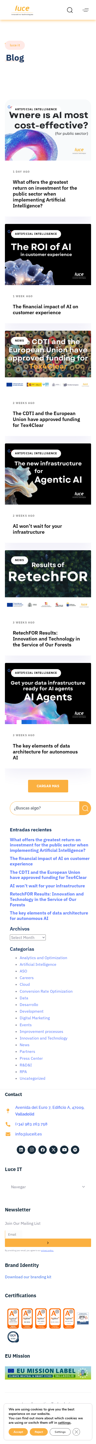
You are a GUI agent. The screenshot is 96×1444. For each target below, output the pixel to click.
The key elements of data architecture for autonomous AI (49, 915)
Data (24, 997)
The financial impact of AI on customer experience (50, 861)
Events (26, 1024)
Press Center (31, 1058)
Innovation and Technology (43, 1038)
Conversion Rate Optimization (46, 991)
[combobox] (44, 808)
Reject (39, 1432)
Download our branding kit (28, 1276)
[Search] (85, 808)
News (19, 340)
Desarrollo (29, 1004)
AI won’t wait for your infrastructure (47, 886)
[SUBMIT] (48, 1243)
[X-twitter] (53, 1150)
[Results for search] (44, 818)
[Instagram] (32, 1150)
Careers (27, 977)
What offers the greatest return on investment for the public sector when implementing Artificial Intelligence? (49, 845)
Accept (18, 1432)
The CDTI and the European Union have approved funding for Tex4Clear (48, 874)
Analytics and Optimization (43, 957)
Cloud (25, 984)
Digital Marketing (35, 1017)
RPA (23, 1071)
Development (32, 1011)
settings (64, 1423)
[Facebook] (42, 1150)
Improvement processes (41, 1031)
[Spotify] (75, 1150)
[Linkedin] (21, 1150)
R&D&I (26, 1064)
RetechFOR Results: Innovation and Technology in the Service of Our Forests (47, 899)
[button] (71, 10)
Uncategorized (32, 1078)
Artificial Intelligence (36, 109)
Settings (60, 1432)
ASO (23, 971)
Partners (27, 1051)
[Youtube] (64, 1150)
